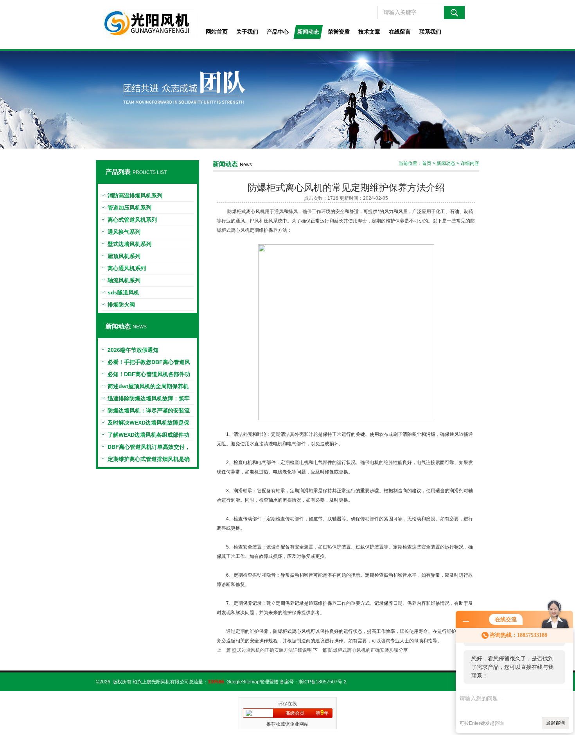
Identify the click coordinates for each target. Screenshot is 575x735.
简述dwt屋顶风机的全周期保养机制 (148, 388)
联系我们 (430, 32)
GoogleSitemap (243, 682)
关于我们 (247, 32)
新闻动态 (308, 32)
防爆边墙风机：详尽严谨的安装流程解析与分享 (149, 412)
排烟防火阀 (121, 304)
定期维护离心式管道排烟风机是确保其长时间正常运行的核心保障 (149, 460)
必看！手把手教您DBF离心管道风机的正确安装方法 (149, 363)
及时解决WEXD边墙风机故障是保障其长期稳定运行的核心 (148, 424)
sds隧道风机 (123, 292)
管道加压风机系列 (129, 207)
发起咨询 (555, 723)
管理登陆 (269, 682)
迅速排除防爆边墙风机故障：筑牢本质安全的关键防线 (149, 400)
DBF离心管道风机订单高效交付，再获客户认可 (149, 448)
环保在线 (287, 703)
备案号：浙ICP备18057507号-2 (313, 682)
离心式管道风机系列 (132, 220)
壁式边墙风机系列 (129, 244)
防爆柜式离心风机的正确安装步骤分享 (368, 650)
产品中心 (278, 32)
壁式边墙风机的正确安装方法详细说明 (272, 650)
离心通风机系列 (127, 268)
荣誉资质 (339, 32)
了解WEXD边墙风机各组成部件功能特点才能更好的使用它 (148, 436)
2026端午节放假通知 (133, 350)
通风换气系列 (124, 232)
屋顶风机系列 (124, 256)
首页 (426, 163)
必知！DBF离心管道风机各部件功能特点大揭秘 (149, 375)
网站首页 (217, 32)
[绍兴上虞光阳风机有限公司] (147, 24)
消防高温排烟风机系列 (135, 195)
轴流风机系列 (124, 280)
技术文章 (369, 32)
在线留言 (400, 32)
